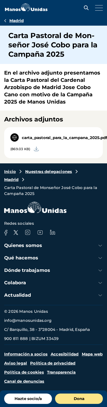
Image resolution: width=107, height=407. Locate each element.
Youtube (40, 232)
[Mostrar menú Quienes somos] (100, 245)
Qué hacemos (21, 258)
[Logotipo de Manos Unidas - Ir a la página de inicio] (26, 9)
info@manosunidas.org (27, 320)
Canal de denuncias (24, 381)
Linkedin (52, 232)
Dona (79, 398)
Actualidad (17, 295)
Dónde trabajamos (27, 270)
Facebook (5, 232)
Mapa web (92, 354)
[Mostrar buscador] (85, 7)
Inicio (10, 171)
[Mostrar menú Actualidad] (100, 295)
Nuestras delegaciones (48, 171)
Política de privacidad (52, 363)
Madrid (16, 20)
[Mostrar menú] (97, 8)
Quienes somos (23, 245)
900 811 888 (16, 338)
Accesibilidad (65, 354)
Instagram (27, 232)
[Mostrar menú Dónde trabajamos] (100, 270)
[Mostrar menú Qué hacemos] (100, 258)
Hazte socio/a (28, 398)
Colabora (15, 283)
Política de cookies (24, 372)
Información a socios (26, 354)
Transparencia (61, 372)
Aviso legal (15, 363)
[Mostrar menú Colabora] (100, 282)
